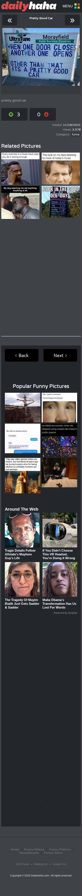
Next (58, 355)
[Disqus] (41, 277)
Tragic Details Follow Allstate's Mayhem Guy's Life (20, 554)
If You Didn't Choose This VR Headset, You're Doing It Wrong (58, 554)
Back (23, 355)
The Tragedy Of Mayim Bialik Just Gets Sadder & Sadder (22, 603)
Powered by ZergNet (65, 612)
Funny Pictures (60, 849)
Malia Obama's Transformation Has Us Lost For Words (59, 603)
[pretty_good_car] (41, 57)
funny (75, 134)
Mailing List (41, 864)
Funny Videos (34, 849)
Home (15, 849)
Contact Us (59, 864)
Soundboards (29, 852)
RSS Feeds (22, 864)
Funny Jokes (53, 852)
